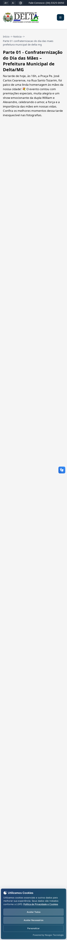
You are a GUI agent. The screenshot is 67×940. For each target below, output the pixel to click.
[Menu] (60, 17)
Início (6, 36)
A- (13, 2)
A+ (6, 2)
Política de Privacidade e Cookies (40, 904)
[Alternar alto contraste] (20, 3)
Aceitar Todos (33, 912)
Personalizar (33, 928)
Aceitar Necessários (33, 920)
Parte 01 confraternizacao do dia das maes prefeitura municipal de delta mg (28, 42)
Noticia (17, 36)
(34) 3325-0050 (55, 2)
